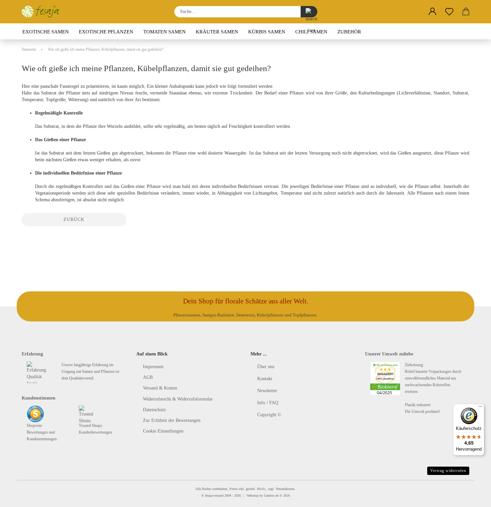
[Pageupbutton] (473, 497)
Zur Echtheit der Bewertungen (171, 420)
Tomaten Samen (164, 31)
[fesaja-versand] (43, 11)
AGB (148, 377)
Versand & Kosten (160, 388)
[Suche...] (309, 11)
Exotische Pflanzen (106, 31)
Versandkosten (285, 489)
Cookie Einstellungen (163, 431)
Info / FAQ (267, 402)
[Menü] (480, 408)
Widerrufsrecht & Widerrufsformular (178, 399)
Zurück (74, 219)
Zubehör (349, 31)
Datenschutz (154, 409)
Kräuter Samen (217, 31)
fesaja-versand (214, 495)
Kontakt (264, 378)
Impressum (153, 366)
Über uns (265, 366)
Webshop (253, 495)
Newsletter (267, 390)
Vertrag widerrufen (448, 470)
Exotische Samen (45, 31)
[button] (432, 11)
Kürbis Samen (266, 31)
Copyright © (269, 414)
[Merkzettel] (449, 11)
